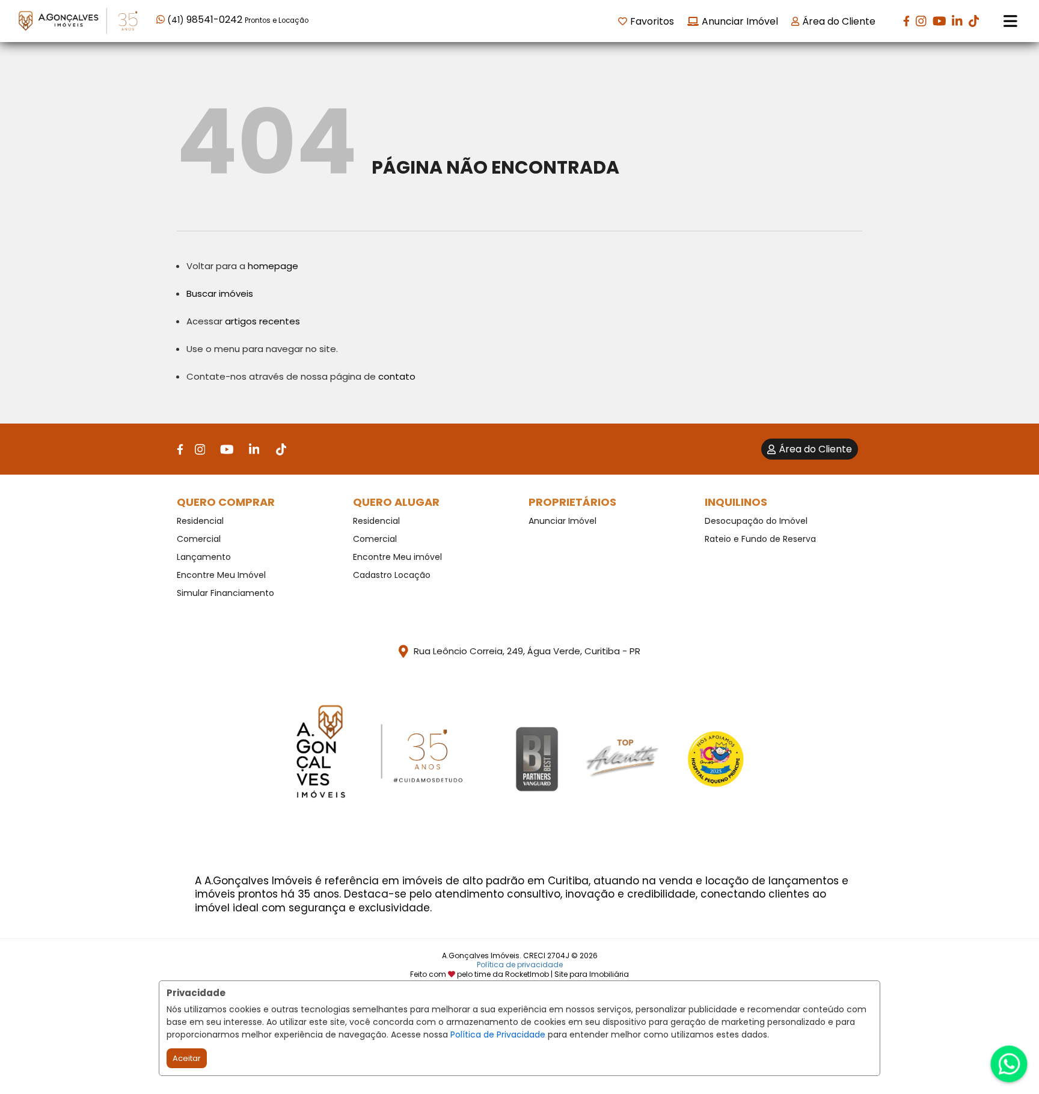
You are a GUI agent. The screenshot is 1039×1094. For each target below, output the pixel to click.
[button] (233, 20)
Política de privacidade (520, 964)
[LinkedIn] (957, 21)
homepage (273, 266)
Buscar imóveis (219, 293)
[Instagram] (921, 21)
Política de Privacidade (497, 1035)
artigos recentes (262, 321)
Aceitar (187, 1058)
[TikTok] (974, 21)
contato (396, 376)
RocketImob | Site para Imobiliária (567, 974)
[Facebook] (906, 21)
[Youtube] (939, 21)
